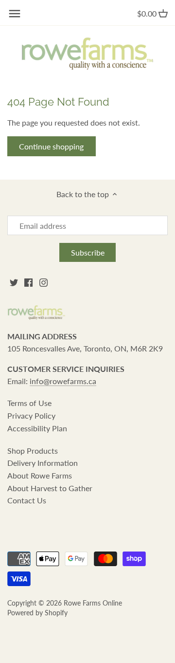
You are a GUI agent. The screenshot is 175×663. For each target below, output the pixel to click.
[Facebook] (28, 281)
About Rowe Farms (39, 475)
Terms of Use (29, 402)
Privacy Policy (31, 415)
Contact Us (26, 500)
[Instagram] (43, 281)
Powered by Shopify (37, 612)
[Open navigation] (14, 13)
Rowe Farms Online (93, 603)
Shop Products (32, 450)
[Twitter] (14, 281)
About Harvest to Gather (49, 488)
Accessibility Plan (37, 428)
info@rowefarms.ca (63, 381)
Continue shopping (51, 146)
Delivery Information (42, 462)
